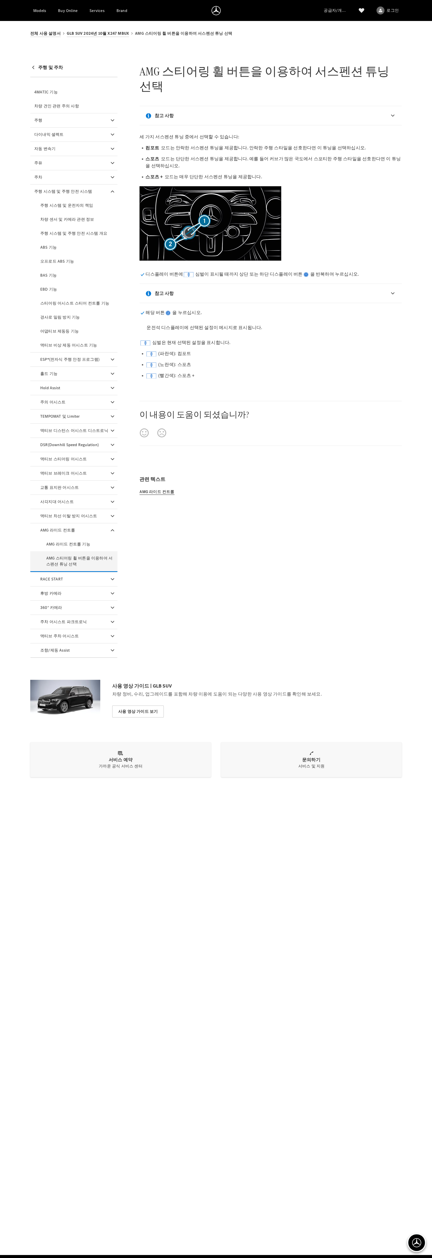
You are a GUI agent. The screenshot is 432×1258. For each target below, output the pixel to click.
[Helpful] (144, 433)
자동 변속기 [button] (45, 148)
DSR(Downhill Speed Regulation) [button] (69, 444)
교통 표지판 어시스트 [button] (59, 487)
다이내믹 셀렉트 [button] (49, 134)
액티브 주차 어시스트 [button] (59, 636)
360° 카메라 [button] (51, 607)
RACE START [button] (51, 579)
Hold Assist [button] (50, 387)
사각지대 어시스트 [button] (57, 501)
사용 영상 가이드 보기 (138, 711)
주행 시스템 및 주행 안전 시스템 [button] (63, 191)
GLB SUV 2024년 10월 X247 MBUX (98, 33)
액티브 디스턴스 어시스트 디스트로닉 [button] (74, 430)
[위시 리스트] (362, 10)
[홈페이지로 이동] (216, 10)
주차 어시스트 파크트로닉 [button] (63, 621)
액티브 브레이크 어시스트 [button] (63, 473)
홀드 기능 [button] (49, 373)
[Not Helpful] (161, 433)
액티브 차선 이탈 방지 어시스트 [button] (68, 516)
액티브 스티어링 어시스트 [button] (63, 459)
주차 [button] (38, 177)
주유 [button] (38, 163)
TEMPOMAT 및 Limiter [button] (60, 416)
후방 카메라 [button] (51, 593)
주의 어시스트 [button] (53, 402)
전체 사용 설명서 (45, 33)
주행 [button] (38, 120)
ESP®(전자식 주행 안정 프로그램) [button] (70, 359)
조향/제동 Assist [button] (55, 650)
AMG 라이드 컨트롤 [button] (57, 530)
